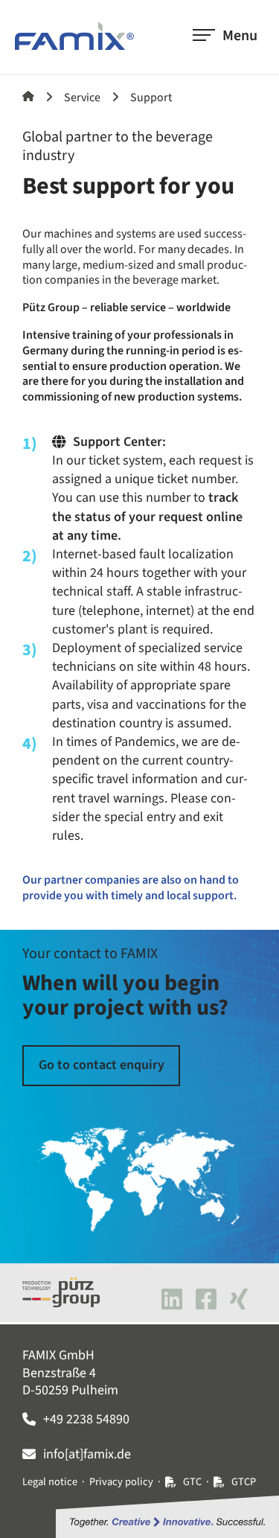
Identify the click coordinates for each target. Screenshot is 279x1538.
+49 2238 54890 (86, 1419)
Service (82, 97)
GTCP (243, 1482)
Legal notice (49, 1482)
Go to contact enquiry (101, 1065)
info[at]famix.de (87, 1454)
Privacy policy (121, 1482)
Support (151, 97)
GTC (192, 1482)
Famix (28, 96)
